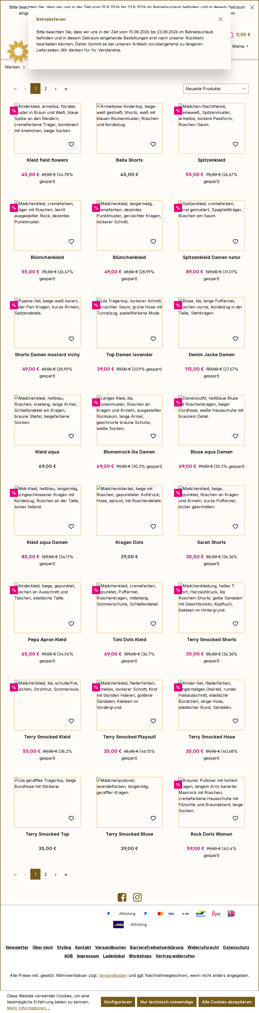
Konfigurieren (118, 1001)
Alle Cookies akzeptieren (227, 1001)
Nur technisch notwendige (166, 1001)
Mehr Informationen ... (28, 1007)
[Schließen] (221, 19)
